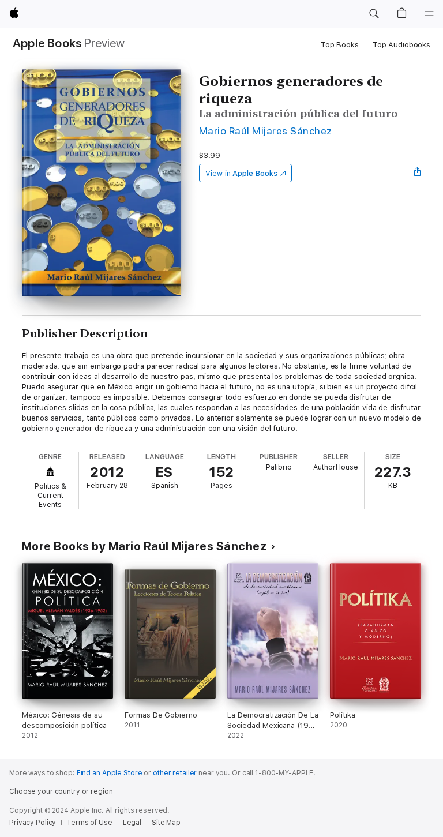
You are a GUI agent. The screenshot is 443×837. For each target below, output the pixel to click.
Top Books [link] (340, 44)
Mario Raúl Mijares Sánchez (265, 131)
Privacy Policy (32, 823)
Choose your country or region (61, 791)
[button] (374, 14)
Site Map (166, 823)
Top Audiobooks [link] (401, 44)
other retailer (175, 773)
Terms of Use (89, 823)
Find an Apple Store (109, 773)
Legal (132, 823)
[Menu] (429, 14)
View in (241, 173)
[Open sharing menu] (417, 173)
